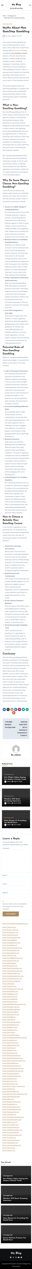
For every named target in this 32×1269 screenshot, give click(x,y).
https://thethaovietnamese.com (13, 1117)
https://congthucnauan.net (11, 1076)
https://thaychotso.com (10, 1043)
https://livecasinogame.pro (11, 1022)
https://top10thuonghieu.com (12, 1130)
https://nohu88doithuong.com (12, 958)
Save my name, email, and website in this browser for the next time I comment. (15, 906)
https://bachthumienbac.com (12, 968)
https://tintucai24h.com (10, 1125)
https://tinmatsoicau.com (10, 950)
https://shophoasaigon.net (11, 1107)
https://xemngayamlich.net (11, 1145)
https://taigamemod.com (10, 1112)
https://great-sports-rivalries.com (13, 1086)
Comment (6, 848)
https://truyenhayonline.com (12, 1135)
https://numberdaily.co (10, 1104)
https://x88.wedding (9, 963)
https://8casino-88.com (10, 930)
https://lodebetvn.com (9, 1027)
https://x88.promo (8, 984)
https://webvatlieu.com (10, 1143)
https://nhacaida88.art (10, 999)
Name (5, 875)
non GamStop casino (19, 53)
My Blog (16, 4)
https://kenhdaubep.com (10, 1091)
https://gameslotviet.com (10, 1014)
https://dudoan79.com (9, 996)
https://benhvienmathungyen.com (14, 1061)
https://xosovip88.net (9, 940)
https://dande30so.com (10, 991)
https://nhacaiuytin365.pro (11, 981)
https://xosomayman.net (10, 961)
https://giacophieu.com (10, 1084)
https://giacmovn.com (9, 1081)
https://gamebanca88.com (11, 1009)
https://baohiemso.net (9, 1053)
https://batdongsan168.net (11, 1055)
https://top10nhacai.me (10, 935)
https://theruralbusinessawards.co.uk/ (15, 923)
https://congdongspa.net (10, 1073)
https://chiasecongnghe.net (11, 1066)
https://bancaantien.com (10, 953)
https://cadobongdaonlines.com (13, 976)
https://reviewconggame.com (12, 948)
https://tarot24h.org (9, 1114)
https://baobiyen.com (9, 1050)
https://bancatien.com (9, 966)
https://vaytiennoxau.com (11, 1140)
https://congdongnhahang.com (12, 1071)
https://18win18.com (9, 927)
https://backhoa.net (9, 1048)
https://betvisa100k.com (10, 1063)
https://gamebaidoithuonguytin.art (14, 1004)
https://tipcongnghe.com (10, 1127)
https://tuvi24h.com (9, 1137)
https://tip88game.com (10, 994)
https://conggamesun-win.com (12, 989)
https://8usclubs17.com (10, 932)
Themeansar (16, 1266)
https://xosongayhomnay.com (12, 971)
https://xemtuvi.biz (8, 1148)
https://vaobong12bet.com (11, 973)
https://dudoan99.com (9, 1002)
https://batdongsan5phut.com (12, 1058)
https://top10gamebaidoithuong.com (14, 1037)
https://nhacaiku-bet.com (11, 1007)
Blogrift (26, 1264)
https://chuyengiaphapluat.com (13, 1068)
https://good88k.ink (8, 1017)
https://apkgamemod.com (10, 1045)
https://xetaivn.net (8, 1150)
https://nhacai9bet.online (10, 1035)
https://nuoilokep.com (9, 1040)
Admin (10, 36)
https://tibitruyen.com (9, 1122)
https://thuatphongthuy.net (11, 1120)
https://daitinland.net (9, 1079)
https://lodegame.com (9, 1030)
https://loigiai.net (8, 1099)
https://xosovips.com (9, 986)
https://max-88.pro (8, 1032)
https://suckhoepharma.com (11, 1109)
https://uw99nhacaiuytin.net (12, 978)
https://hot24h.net (8, 1089)
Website (5, 893)
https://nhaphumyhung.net (11, 1102)
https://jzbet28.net (8, 1020)
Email (5, 884)
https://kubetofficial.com (10, 1025)
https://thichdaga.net (9, 945)
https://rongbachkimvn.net (11, 943)
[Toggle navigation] (2, 5)
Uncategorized (7, 24)
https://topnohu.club (9, 955)
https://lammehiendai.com (11, 1096)
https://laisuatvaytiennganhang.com (14, 1094)
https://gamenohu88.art (10, 1012)
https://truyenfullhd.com (10, 1132)
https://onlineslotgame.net (11, 937)
